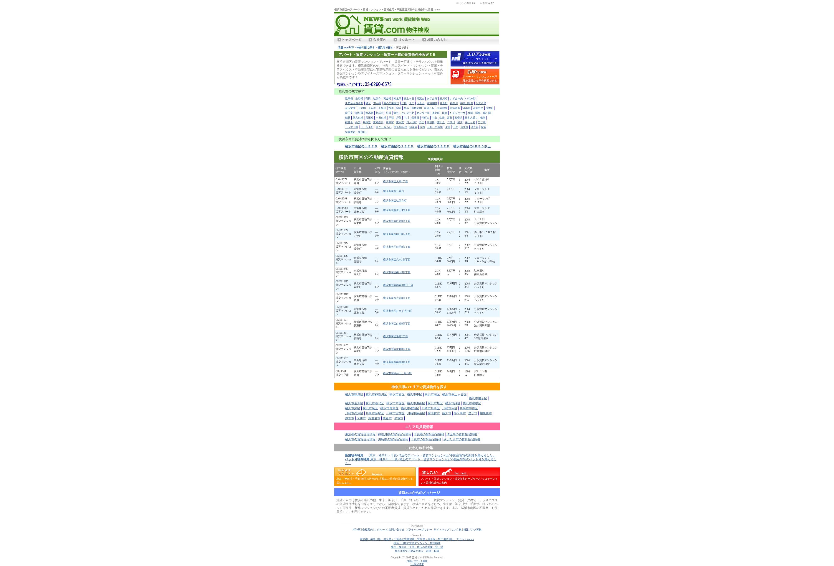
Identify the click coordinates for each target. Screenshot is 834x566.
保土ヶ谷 (470, 122)
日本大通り (471, 117)
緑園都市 (350, 131)
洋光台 (474, 127)
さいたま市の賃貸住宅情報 (461, 439)
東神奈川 (378, 122)
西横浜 (458, 117)
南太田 (397, 98)
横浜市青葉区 (389, 408)
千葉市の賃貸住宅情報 (426, 439)
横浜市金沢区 (354, 403)
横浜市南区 (432, 394)
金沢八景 (481, 103)
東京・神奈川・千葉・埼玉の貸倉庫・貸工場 (417, 547)
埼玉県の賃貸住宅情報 (462, 434)
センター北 (407, 112)
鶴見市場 (358, 117)
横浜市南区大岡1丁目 (395, 181)
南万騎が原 (400, 127)
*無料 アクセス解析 (417, 561)
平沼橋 (431, 122)
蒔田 (368, 98)
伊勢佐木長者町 (354, 103)
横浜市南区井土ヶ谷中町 (397, 310)
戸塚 (391, 117)
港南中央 (478, 108)
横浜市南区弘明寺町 (395, 200)
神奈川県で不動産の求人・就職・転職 (417, 551)
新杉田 (359, 112)
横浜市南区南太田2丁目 (396, 272)
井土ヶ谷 (409, 98)
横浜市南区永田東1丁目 (396, 210)
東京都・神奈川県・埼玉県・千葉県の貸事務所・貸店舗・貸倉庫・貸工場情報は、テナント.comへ (417, 539)
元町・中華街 (435, 127)
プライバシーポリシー (419, 529)
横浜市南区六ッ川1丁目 (396, 259)
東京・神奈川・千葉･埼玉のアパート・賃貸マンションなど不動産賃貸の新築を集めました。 (420, 455)
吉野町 (359, 98)
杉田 (388, 112)
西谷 (449, 117)
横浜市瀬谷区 (472, 403)
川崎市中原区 (469, 408)
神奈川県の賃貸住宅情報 (394, 434)
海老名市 (374, 418)
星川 (460, 122)
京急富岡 (455, 108)
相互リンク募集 (472, 529)
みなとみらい (384, 127)
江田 (404, 103)
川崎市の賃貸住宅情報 (393, 439)
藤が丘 (441, 122)
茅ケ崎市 (460, 413)
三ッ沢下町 (367, 127)
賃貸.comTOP (346, 47)
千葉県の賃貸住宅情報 (429, 434)
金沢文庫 (350, 108)
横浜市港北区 (375, 403)
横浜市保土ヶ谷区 (454, 394)
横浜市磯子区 (478, 398)
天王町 (369, 117)
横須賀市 (434, 413)
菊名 (406, 108)
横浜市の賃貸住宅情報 (360, 439)
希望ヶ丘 (429, 108)
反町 (470, 112)
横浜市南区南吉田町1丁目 (398, 285)
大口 (411, 103)
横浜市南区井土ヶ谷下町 (397, 373)
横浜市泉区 (370, 408)
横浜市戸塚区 (395, 403)
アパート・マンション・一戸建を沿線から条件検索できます (480, 80)
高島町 (436, 112)
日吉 (421, 122)
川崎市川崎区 (431, 408)
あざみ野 (432, 98)
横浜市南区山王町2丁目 (396, 233)
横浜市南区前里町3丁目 (396, 246)
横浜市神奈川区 (376, 394)
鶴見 (347, 117)
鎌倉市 (387, 418)
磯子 (368, 103)
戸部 (398, 117)
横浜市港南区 (416, 403)
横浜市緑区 (452, 403)
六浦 (422, 127)
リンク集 (456, 529)
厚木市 (349, 418)
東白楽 (400, 122)
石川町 (443, 98)
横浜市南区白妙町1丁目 (396, 221)
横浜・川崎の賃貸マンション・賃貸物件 (417, 543)
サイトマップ (441, 529)
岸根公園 (416, 108)
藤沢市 (446, 413)
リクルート (380, 529)
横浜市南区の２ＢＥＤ (397, 146)
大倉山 (421, 103)
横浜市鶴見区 (354, 394)
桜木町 (489, 108)
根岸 (482, 117)
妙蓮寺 (413, 127)
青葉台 (420, 98)
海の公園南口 (391, 103)
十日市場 (381, 117)
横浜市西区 (397, 394)
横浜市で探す (385, 47)
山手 (455, 127)
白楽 (358, 122)
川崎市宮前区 (395, 413)
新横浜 (380, 112)
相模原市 (486, 413)
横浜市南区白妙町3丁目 (396, 323)
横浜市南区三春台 (393, 191)
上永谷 (372, 108)
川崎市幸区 (449, 408)
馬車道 (367, 122)
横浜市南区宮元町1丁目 (396, 297)
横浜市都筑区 (410, 408)
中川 (406, 117)
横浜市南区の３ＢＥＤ (433, 146)
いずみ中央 (456, 98)
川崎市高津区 (354, 413)
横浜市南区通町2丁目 (395, 336)
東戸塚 (390, 122)
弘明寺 (377, 98)
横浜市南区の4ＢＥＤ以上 (472, 146)
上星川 (382, 108)
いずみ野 (470, 98)
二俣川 (451, 122)
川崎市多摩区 (375, 413)
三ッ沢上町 (351, 127)
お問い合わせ (396, 529)
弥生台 (464, 127)
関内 (398, 108)
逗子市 (472, 413)
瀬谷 (396, 112)
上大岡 (362, 108)
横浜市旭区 (435, 403)
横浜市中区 (414, 394)
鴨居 (391, 108)
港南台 (466, 108)
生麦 (442, 117)
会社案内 (367, 529)
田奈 (444, 112)
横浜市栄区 (352, 408)
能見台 (349, 122)
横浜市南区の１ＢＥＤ (361, 146)
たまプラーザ (457, 112)
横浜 (483, 127)
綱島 (478, 112)
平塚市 (398, 418)
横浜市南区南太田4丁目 (396, 362)
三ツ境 (482, 122)
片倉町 (444, 103)
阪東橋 (349, 98)
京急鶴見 (442, 108)
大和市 (361, 418)
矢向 (447, 127)
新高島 (369, 112)
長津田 (415, 117)
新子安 (349, 112)
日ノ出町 (411, 122)
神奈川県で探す (365, 47)
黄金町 (387, 98)
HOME (357, 529)
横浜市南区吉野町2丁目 (396, 349)
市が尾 (377, 103)
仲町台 (425, 117)
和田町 (362, 131)
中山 (434, 117)
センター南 (423, 112)
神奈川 (454, 103)
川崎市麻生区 (416, 413)
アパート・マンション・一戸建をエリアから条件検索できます (480, 63)
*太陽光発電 (417, 564)
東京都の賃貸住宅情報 (360, 434)
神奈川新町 (466, 103)
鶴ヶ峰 (487, 112)
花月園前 (432, 103)
